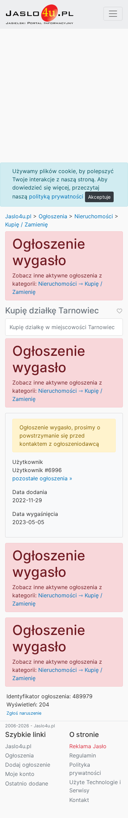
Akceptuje (99, 197)
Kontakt (79, 799)
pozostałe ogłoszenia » (42, 478)
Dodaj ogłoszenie (27, 764)
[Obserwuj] (119, 311)
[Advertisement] (64, 95)
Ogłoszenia (53, 216)
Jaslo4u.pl (18, 216)
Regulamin (82, 755)
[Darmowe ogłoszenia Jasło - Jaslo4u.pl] (39, 14)
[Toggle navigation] (113, 14)
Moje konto (19, 773)
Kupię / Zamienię (26, 224)
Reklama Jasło (87, 746)
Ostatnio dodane (26, 783)
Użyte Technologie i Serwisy (95, 786)
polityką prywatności (56, 196)
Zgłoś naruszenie (23, 713)
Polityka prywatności (85, 768)
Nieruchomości (93, 216)
